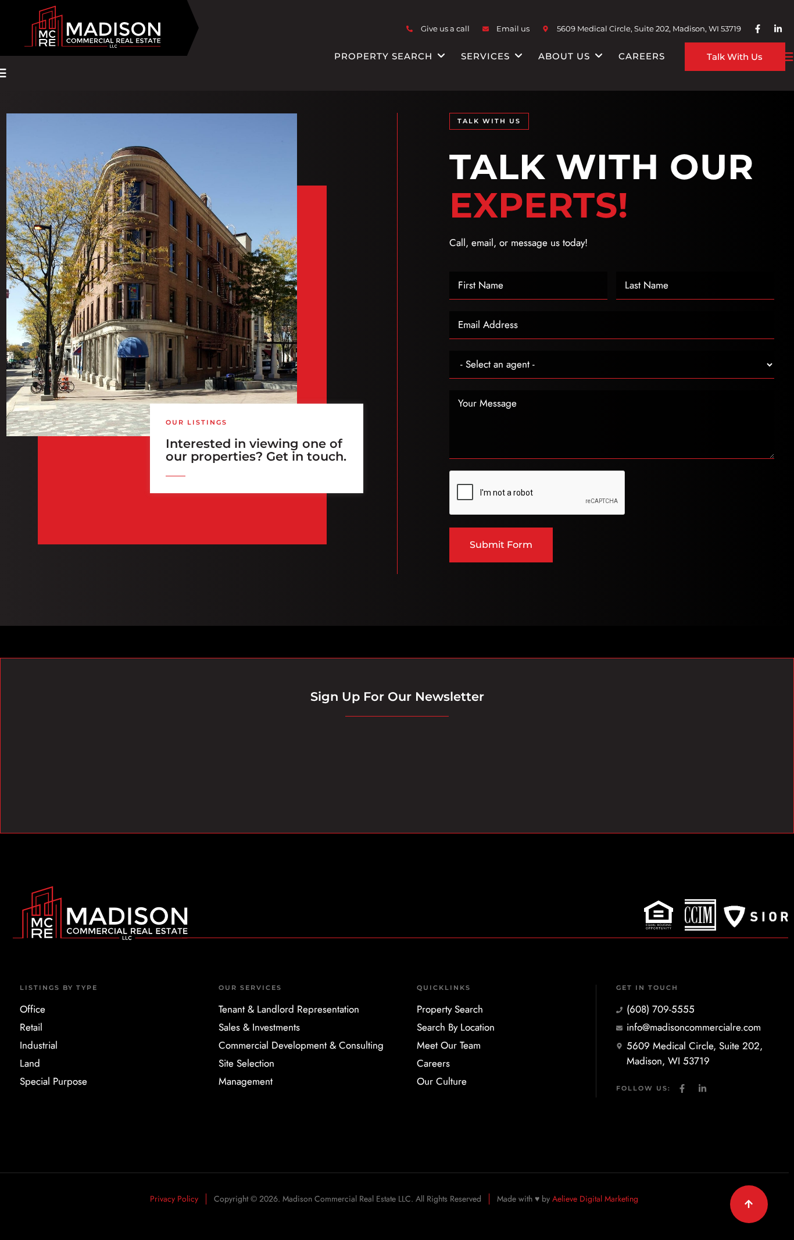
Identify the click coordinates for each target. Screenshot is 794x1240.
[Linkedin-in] (777, 29)
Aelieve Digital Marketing (595, 1199)
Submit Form (501, 544)
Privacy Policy (174, 1199)
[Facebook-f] (757, 29)
